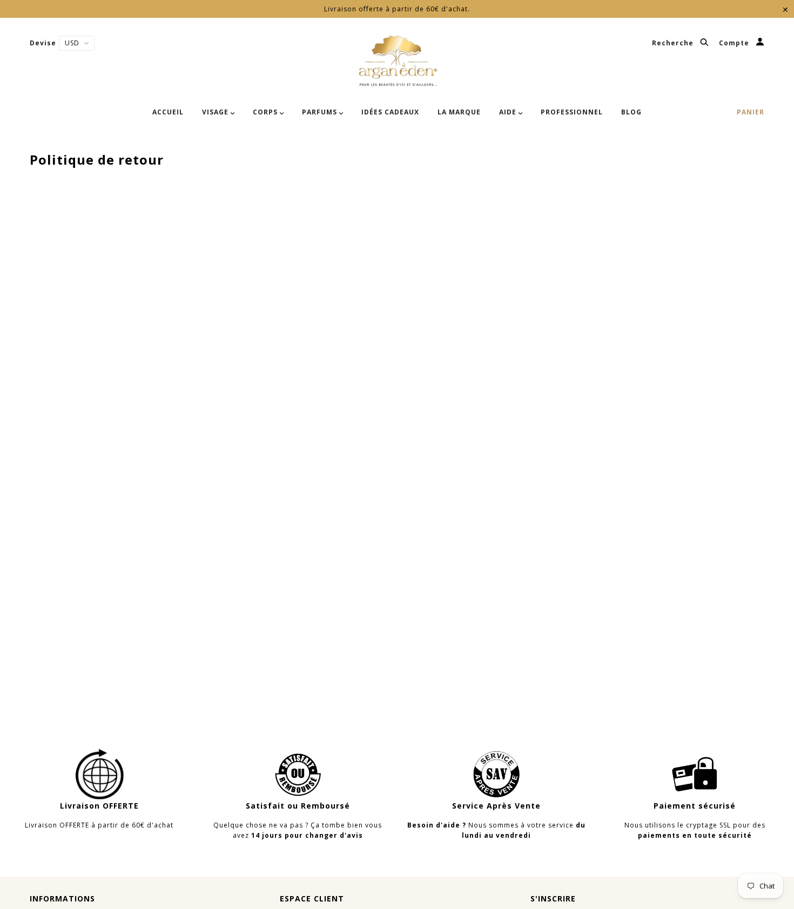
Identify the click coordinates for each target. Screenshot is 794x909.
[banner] (397, 61)
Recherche (674, 43)
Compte (735, 43)
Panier (750, 112)
